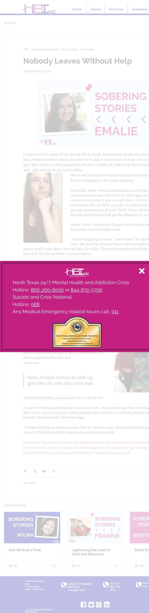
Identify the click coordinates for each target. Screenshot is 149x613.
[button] (142, 271)
